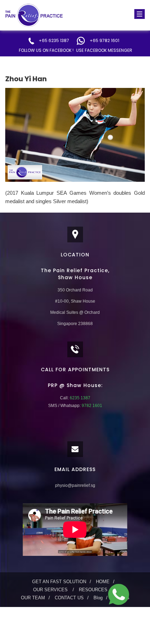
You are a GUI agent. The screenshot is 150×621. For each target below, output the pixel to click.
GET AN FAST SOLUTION (59, 581)
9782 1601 (91, 405)
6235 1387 (79, 397)
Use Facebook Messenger (104, 50)
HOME (103, 581)
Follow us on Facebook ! (46, 50)
